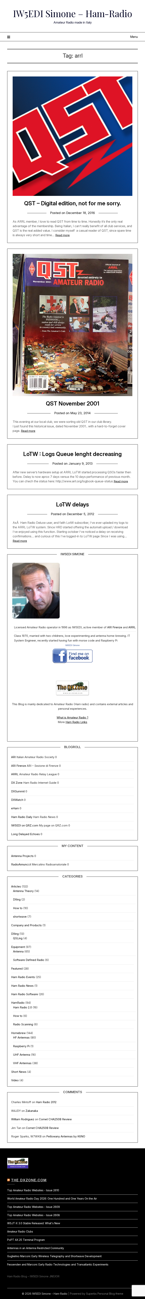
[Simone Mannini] (72, 664)
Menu (134, 37)
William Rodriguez (22, 1119)
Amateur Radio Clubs (20, 1231)
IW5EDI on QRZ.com (24, 825)
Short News (18, 1072)
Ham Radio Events (23, 977)
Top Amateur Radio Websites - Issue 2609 (33, 1206)
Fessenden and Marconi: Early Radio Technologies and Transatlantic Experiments (57, 1264)
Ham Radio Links (76, 722)
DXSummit (18, 791)
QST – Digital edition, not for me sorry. (72, 203)
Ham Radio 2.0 (22, 1007)
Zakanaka (31, 1111)
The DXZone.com (29, 1180)
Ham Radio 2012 (46, 1102)
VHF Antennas (22, 1063)
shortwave (20, 916)
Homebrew (18, 1033)
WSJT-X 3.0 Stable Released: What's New (33, 1223)
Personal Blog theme (110, 1293)
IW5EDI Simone (72, 645)
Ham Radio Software (24, 994)
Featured (17, 968)
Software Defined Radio (28, 960)
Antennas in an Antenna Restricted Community (35, 1248)
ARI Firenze (114, 627)
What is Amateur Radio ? (72, 717)
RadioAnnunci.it (21, 864)
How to (17, 908)
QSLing (17, 938)
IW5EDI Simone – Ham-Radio (72, 13)
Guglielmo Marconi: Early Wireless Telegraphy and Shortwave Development (54, 1256)
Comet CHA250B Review (55, 1119)
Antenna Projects (22, 856)
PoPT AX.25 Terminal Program (26, 1239)
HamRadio (18, 1002)
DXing (17, 899)
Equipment (18, 947)
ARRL (132, 627)
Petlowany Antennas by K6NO (65, 1136)
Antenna (18, 951)
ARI (13, 757)
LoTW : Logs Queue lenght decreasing (72, 454)
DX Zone (16, 782)
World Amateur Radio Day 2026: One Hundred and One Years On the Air (52, 1198)
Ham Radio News (22, 985)
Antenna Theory (23, 891)
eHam (15, 808)
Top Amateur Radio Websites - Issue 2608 (33, 1215)
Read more (62, 235)
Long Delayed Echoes (25, 834)
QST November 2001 (72, 403)
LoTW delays (72, 504)
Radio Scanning (23, 1024)
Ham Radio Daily (21, 817)
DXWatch (17, 800)
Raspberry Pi (21, 1046)
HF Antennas (21, 1037)
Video (15, 1080)
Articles (16, 886)
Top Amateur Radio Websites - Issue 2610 (33, 1190)
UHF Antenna (21, 1054)
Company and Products (26, 925)
